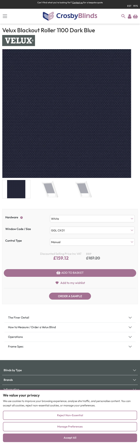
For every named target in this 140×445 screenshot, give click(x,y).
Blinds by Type (13, 370)
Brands (8, 380)
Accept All (70, 437)
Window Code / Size (18, 229)
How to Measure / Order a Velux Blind (32, 327)
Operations (15, 337)
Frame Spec (16, 346)
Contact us (77, 2)
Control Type (13, 240)
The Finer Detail (18, 317)
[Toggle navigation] (5, 16)
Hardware (11, 217)
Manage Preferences (70, 426)
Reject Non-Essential (70, 415)
